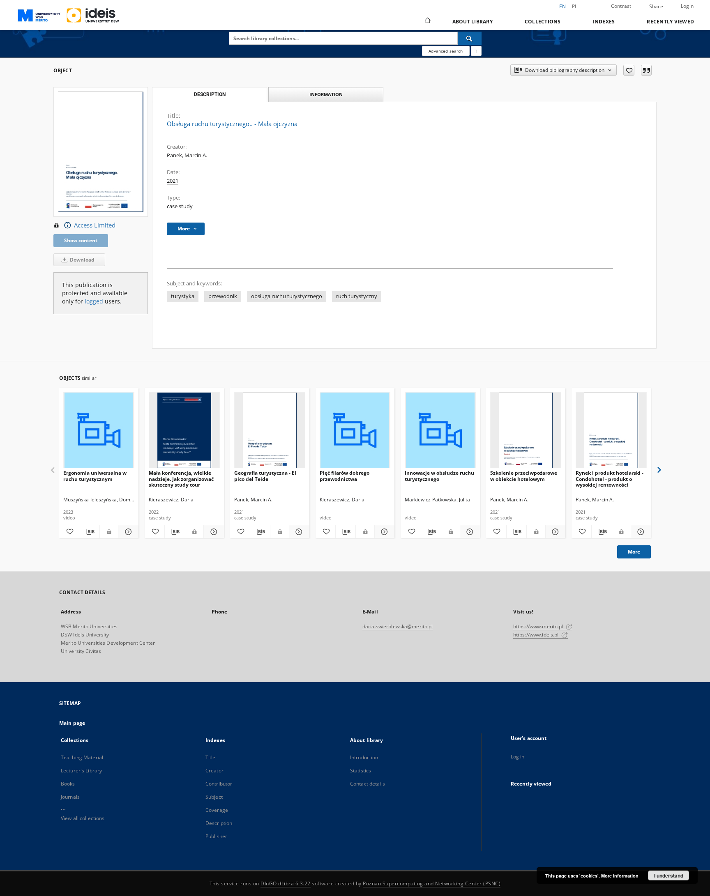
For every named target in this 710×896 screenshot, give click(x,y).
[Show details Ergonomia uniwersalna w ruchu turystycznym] (127, 531)
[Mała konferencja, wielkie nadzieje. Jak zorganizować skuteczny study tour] (184, 431)
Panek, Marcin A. (187, 155)
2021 (172, 180)
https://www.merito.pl (539, 626)
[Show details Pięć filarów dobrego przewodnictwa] (383, 531)
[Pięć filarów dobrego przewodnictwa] (355, 431)
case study (180, 206)
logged (94, 301)
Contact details (367, 783)
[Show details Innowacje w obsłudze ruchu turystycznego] (469, 531)
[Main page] (427, 21)
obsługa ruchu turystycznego (286, 296)
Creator (214, 770)
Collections (543, 21)
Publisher (216, 836)
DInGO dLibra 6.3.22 (285, 883)
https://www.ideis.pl (536, 634)
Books (68, 783)
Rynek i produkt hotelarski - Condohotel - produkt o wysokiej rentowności (609, 478)
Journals (70, 796)
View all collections (82, 818)
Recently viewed (670, 21)
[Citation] (646, 70)
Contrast (621, 5)
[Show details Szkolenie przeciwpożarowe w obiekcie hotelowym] (554, 531)
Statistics (360, 770)
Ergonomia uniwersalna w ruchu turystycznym (95, 475)
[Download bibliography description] (89, 531)
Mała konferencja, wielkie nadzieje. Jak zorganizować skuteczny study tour (181, 478)
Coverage (216, 809)
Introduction (364, 757)
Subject (214, 796)
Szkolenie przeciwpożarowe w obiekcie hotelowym (523, 475)
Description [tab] (210, 94)
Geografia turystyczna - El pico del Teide (265, 475)
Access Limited (94, 225)
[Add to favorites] (628, 70)
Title (210, 757)
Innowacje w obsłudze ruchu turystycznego (439, 475)
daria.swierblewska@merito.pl (397, 626)
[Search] (470, 38)
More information (620, 876)
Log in (518, 756)
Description (218, 823)
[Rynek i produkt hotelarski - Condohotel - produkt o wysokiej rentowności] (611, 431)
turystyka (182, 296)
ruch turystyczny (356, 296)
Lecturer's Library (81, 770)
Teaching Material (82, 757)
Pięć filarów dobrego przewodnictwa (344, 475)
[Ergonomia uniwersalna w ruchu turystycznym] (99, 431)
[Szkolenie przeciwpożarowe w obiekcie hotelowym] (526, 431)
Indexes (604, 21)
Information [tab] (326, 94)
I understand (668, 875)
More (634, 551)
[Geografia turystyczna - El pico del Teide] (270, 431)
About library (472, 21)
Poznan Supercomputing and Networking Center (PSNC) (431, 883)
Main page (72, 722)
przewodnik (222, 296)
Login (687, 5)
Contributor (218, 783)
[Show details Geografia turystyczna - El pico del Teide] (298, 531)
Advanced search (446, 51)
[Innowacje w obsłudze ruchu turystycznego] (440, 431)
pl (575, 6)
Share (656, 6)
